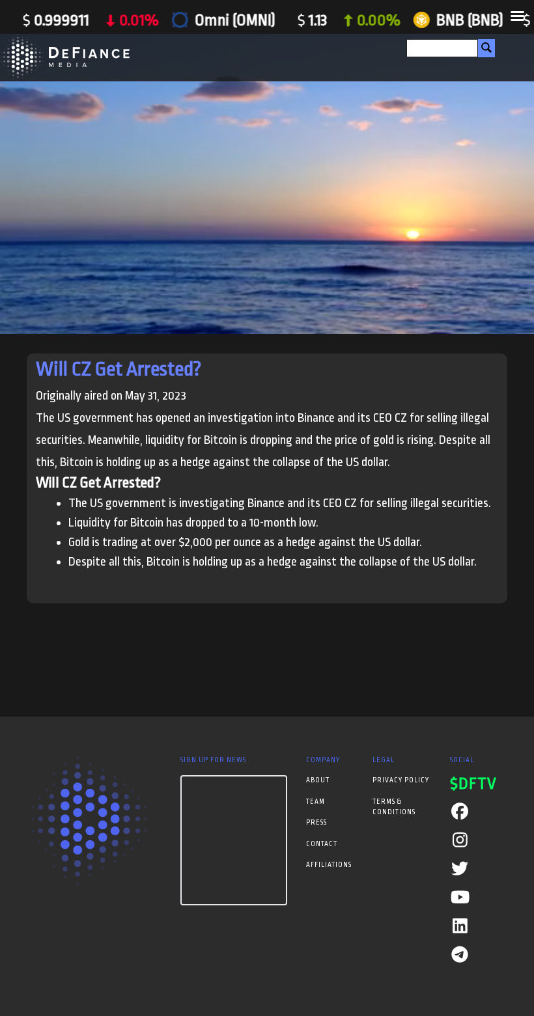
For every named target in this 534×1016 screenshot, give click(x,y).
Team (315, 802)
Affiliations (329, 865)
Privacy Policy (400, 780)
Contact (321, 844)
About (318, 780)
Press (316, 823)
